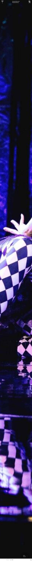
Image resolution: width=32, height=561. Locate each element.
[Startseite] (16, 2)
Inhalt (24, 555)
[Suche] (6, 560)
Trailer (24, 556)
